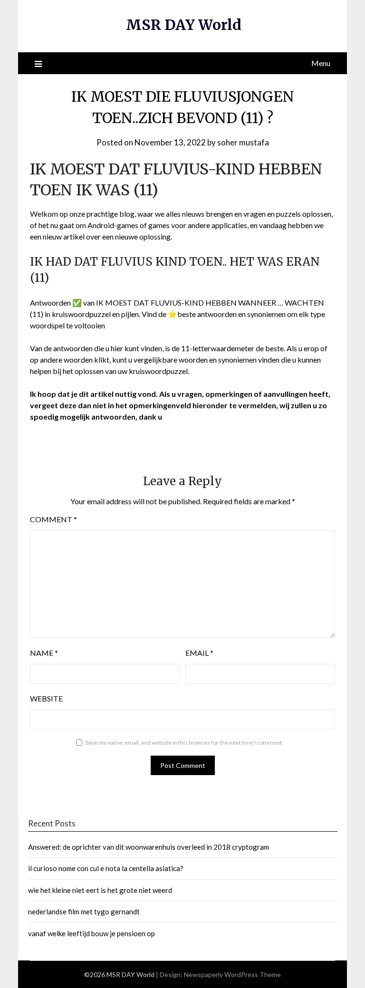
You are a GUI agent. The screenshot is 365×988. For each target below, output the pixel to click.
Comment (53, 519)
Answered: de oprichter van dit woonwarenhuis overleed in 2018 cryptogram (148, 847)
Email (199, 652)
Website (46, 698)
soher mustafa (243, 142)
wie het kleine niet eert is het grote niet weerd (100, 890)
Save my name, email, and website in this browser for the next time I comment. (184, 742)
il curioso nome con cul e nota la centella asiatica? (105, 868)
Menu (320, 62)
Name (44, 652)
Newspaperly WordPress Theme (232, 974)
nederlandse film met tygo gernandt (84, 911)
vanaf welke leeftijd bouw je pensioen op (91, 933)
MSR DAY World (183, 25)
